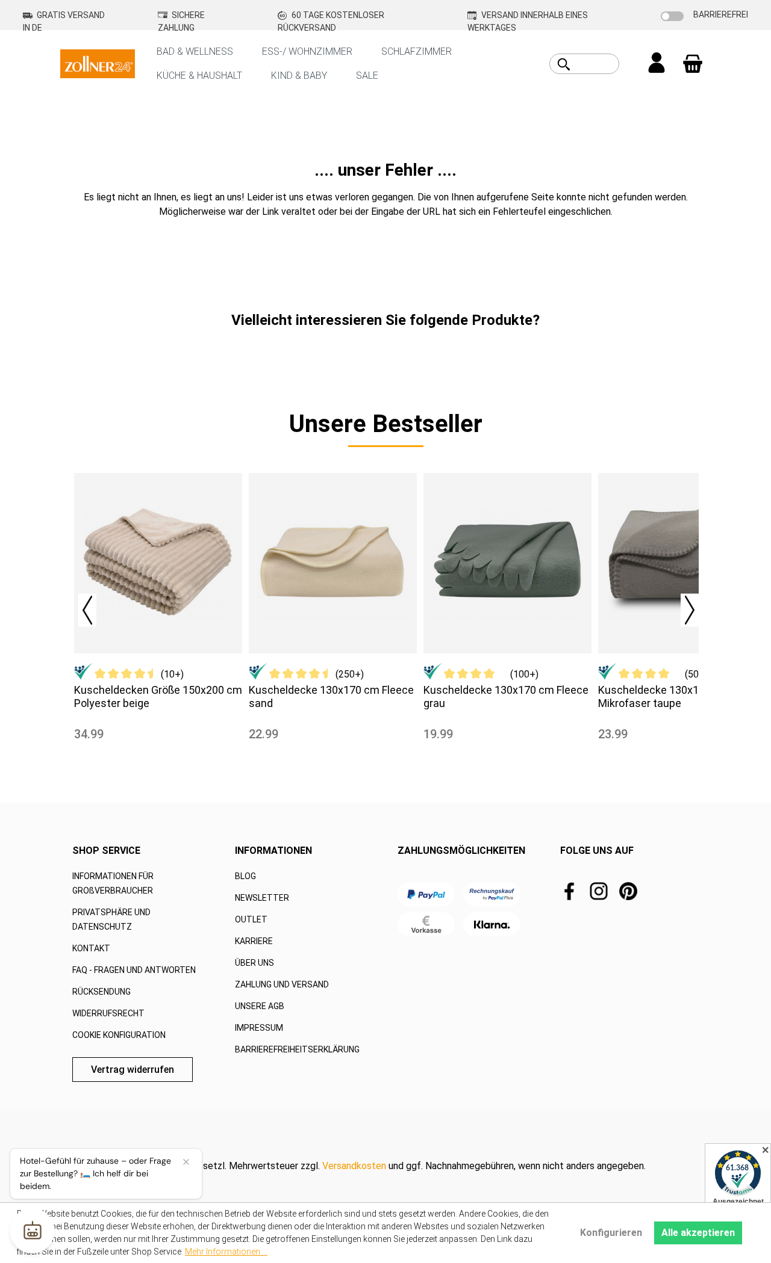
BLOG (245, 876)
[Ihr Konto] (656, 63)
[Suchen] (564, 64)
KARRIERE (254, 941)
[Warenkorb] (693, 63)
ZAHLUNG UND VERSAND (282, 984)
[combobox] (598, 63)
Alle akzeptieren (698, 1232)
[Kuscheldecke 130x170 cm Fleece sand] (333, 563)
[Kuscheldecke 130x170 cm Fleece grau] (507, 563)
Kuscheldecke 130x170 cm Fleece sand (331, 696)
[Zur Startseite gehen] (97, 63)
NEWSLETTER (262, 898)
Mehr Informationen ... (226, 1251)
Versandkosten (354, 1166)
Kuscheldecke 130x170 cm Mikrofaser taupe (663, 696)
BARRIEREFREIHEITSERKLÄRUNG (297, 1049)
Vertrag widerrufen (132, 1069)
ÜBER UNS (254, 963)
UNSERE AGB (259, 1006)
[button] (81, 606)
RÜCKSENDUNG (101, 991)
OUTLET (251, 919)
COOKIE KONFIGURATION (119, 1035)
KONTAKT (91, 948)
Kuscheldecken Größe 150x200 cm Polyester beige (158, 696)
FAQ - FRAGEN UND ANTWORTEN (134, 970)
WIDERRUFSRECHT (108, 1013)
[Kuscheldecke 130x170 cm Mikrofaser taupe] (682, 563)
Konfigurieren (611, 1232)
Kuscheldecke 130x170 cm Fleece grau (505, 696)
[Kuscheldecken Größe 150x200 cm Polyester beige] (158, 563)
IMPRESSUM (259, 1028)
